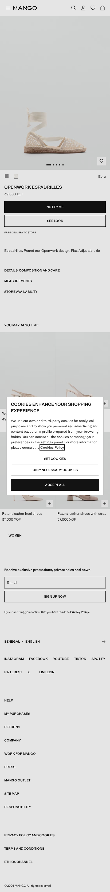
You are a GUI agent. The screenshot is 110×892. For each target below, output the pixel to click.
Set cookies (55, 459)
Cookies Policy (52, 447)
